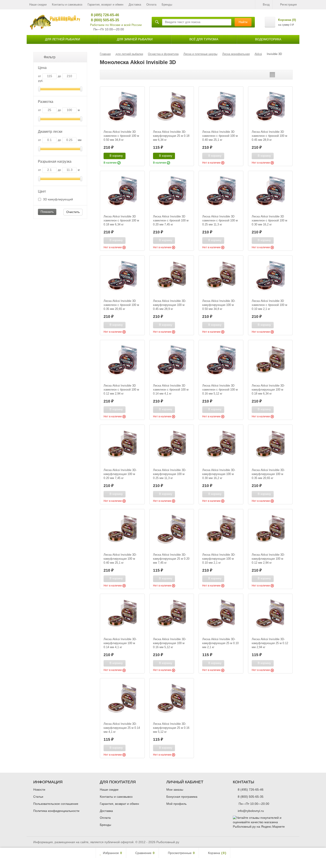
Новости (39, 789)
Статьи (38, 796)
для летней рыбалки (62, 39)
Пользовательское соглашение (55, 803)
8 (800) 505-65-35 (103, 20)
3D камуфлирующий (57, 199)
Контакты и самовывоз (67, 4)
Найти (243, 22)
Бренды (167, 4)
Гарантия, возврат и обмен (105, 4)
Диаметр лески (50, 131)
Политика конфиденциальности (56, 811)
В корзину (116, 155)
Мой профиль (176, 803)
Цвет (42, 191)
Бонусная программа (181, 796)
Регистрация (288, 4)
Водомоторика (268, 39)
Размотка (45, 102)
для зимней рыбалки (135, 39)
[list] (279, 74)
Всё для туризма (203, 39)
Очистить (73, 212)
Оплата (151, 4)
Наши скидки (38, 4)
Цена (42, 68)
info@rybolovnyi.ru (251, 811)
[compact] (286, 74)
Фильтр (49, 57)
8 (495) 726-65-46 (103, 15)
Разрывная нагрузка (54, 161)
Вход (266, 4)
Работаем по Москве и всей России (116, 25)
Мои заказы (174, 789)
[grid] (272, 74)
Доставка (135, 4)
